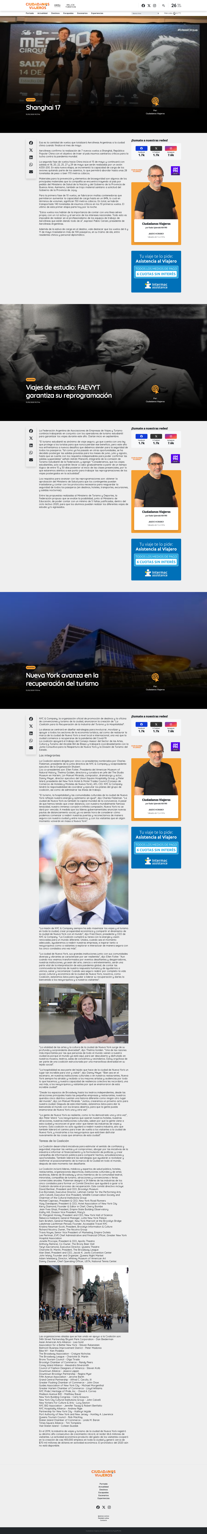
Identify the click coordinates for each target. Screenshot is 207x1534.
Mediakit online (103, 1518)
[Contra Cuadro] (57, 6)
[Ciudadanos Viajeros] (37, 6)
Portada (30, 13)
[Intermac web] (156, 272)
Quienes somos (103, 1516)
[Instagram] (154, 5)
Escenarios (82, 13)
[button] (31, 144)
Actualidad (42, 13)
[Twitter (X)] (156, 148)
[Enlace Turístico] (70, 6)
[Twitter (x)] (149, 5)
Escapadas (68, 13)
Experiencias (97, 13)
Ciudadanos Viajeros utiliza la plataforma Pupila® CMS (103, 1531)
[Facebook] (143, 5)
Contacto (103, 1520)
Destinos (55, 13)
